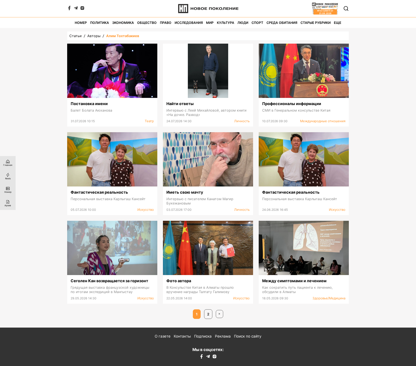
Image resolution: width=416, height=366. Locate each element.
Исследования (189, 22)
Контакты (182, 336)
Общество (147, 22)
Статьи (75, 36)
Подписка (203, 336)
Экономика (123, 22)
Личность (242, 121)
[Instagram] (82, 9)
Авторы (94, 36)
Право (165, 22)
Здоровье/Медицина (328, 298)
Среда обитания (281, 22)
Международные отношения (322, 121)
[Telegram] (76, 9)
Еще (337, 23)
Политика (99, 22)
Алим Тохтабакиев (122, 36)
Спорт (257, 22)
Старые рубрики (316, 22)
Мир (210, 22)
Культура (225, 22)
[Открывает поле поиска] (346, 8)
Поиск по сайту (247, 336)
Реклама (223, 336)
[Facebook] (69, 9)
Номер (81, 22)
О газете (163, 336)
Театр (149, 121)
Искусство (145, 210)
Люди (242, 22)
